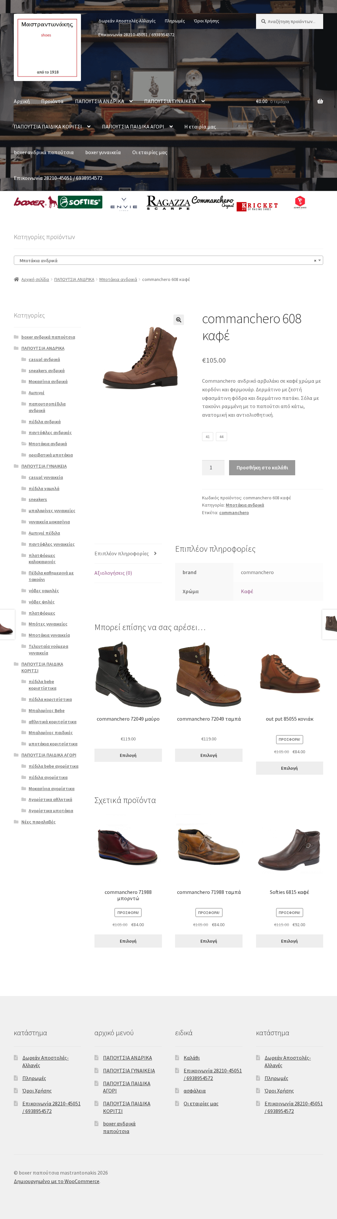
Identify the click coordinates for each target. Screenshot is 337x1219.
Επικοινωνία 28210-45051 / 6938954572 (136, 35)
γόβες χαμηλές (44, 591)
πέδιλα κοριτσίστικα (50, 699)
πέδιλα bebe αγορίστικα (53, 766)
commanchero (234, 512)
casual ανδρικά (44, 359)
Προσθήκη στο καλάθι (262, 467)
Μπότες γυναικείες (48, 624)
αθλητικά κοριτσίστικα (52, 722)
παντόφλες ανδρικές (50, 432)
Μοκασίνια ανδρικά (48, 381)
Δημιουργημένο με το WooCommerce (56, 1181)
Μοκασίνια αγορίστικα (51, 788)
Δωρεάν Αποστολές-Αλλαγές (127, 21)
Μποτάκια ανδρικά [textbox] (166, 260)
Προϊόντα (52, 101)
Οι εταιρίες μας (149, 152)
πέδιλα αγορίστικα (48, 777)
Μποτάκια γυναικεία (49, 635)
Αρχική (22, 101)
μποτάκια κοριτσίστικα (53, 744)
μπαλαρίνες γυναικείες (52, 510)
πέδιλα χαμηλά (44, 488)
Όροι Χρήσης (206, 21)
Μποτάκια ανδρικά (118, 279)
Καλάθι (192, 1057)
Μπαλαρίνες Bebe (47, 710)
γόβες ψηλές (42, 602)
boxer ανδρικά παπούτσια (44, 152)
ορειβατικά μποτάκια (51, 455)
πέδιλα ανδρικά (45, 422)
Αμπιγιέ (36, 393)
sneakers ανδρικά (47, 371)
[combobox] (168, 260)
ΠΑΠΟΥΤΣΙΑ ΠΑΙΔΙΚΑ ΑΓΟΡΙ (133, 126)
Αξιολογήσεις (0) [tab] (113, 572)
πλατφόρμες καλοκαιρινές (42, 558)
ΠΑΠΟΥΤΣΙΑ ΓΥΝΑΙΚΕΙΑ (170, 101)
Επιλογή (128, 755)
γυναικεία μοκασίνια (49, 522)
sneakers (38, 499)
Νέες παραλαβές (38, 822)
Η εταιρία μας (200, 126)
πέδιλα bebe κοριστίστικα (42, 685)
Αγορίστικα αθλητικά (50, 799)
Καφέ (247, 591)
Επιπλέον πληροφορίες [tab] (121, 553)
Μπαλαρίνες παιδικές (51, 732)
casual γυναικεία (46, 477)
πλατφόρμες (42, 613)
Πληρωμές (175, 21)
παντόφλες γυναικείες (52, 544)
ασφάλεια (195, 1090)
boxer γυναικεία (103, 152)
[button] (178, 320)
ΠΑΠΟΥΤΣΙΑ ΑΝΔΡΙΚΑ (99, 101)
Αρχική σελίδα (35, 279)
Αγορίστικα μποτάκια (51, 811)
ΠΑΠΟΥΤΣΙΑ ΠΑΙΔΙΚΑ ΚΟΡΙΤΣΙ (48, 126)
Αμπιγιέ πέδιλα (44, 533)
